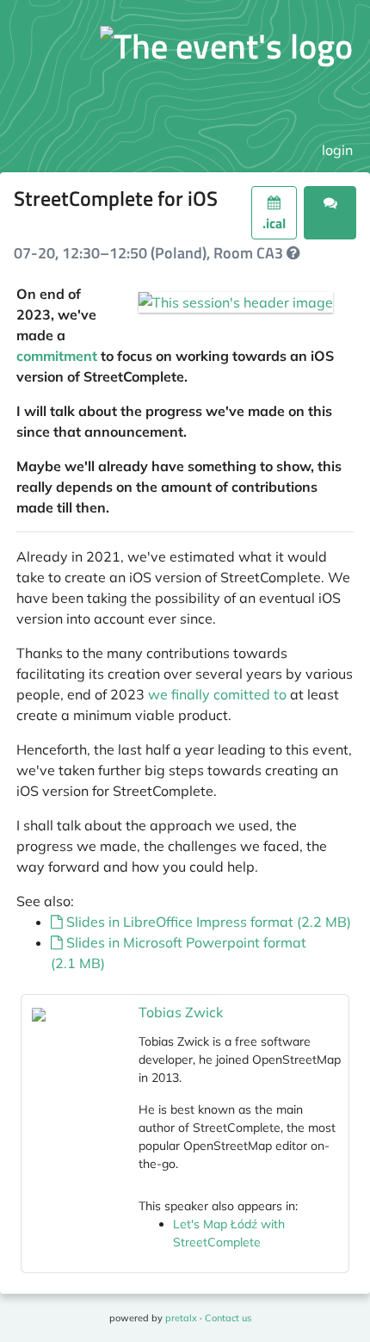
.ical (274, 223)
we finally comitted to (217, 694)
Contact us (228, 1318)
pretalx (181, 1318)
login (337, 149)
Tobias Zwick (181, 1012)
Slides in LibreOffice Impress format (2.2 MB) (207, 921)
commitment (56, 355)
